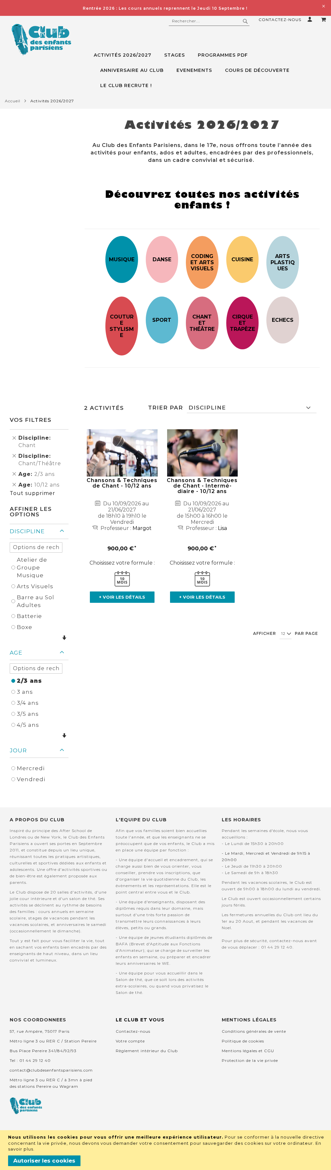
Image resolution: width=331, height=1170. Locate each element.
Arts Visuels (35, 586)
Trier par (165, 407)
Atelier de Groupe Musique (32, 568)
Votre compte (130, 1041)
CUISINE (242, 259)
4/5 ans (28, 725)
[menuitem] (126, 55)
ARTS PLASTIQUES (283, 262)
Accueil (12, 100)
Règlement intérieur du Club (147, 1050)
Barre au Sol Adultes (35, 601)
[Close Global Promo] (323, 5)
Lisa (222, 528)
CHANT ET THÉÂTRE (202, 323)
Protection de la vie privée (250, 1060)
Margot (142, 528)
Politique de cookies (243, 1041)
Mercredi (31, 768)
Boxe (24, 627)
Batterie (29, 616)
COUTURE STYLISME (122, 326)
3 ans (25, 692)
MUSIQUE (121, 259)
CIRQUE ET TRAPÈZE (242, 323)
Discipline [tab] (27, 531)
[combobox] (209, 21)
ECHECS (283, 320)
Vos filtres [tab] (30, 420)
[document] (166, 1150)
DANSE (162, 259)
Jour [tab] (18, 750)
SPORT (161, 320)
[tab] (210, 70)
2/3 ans (29, 681)
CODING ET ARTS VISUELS (202, 262)
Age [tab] (16, 652)
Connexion (311, 19)
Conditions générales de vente (254, 1031)
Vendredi (31, 779)
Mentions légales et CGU (248, 1050)
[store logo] (41, 40)
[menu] (210, 70)
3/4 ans (28, 703)
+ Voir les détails (122, 597)
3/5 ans (28, 714)
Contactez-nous (280, 19)
